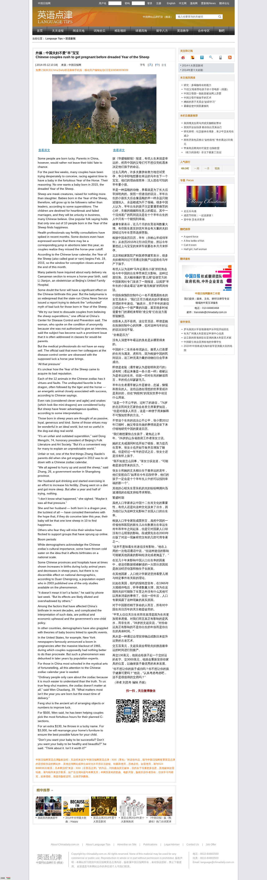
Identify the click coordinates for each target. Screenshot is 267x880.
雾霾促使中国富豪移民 (196, 106)
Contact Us (192, 844)
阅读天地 (78, 30)
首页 (40, 30)
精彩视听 (120, 30)
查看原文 (44, 150)
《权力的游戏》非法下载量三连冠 (202, 152)
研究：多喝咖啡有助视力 (197, 85)
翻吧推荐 (185, 229)
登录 (149, 3)
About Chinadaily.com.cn (65, 844)
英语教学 (183, 30)
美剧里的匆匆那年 (48, 817)
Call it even (190, 245)
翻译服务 (185, 258)
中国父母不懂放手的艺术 (197, 97)
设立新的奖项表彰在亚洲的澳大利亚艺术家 (207, 337)
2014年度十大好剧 (192, 70)
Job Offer (211, 844)
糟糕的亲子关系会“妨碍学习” (199, 101)
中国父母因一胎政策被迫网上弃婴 (202, 93)
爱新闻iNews (208, 3)
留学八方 (162, 30)
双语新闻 (70, 38)
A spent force (191, 236)
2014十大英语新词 (192, 65)
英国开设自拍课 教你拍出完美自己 (203, 127)
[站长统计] (5, 878)
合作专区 (204, 30)
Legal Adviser (172, 844)
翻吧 (222, 30)
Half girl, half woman (195, 249)
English (171, 3)
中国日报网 (44, 3)
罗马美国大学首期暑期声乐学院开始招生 (206, 329)
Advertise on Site (126, 844)
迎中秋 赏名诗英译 (194, 219)
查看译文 (119, 150)
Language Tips (54, 38)
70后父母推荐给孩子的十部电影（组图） (206, 89)
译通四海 (141, 30)
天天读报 (58, 30)
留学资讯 (185, 321)
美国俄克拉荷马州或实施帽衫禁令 (202, 123)
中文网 (182, 3)
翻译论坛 (224, 3)
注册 (158, 3)
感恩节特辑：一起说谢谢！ (199, 215)
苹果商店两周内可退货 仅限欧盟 (201, 148)
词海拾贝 (99, 30)
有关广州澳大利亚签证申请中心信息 (204, 333)
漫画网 (194, 3)
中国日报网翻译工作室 (207, 293)
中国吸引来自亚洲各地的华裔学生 (202, 341)
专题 (187, 180)
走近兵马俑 (190, 211)
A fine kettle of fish (194, 240)
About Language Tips (98, 844)
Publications (150, 844)
